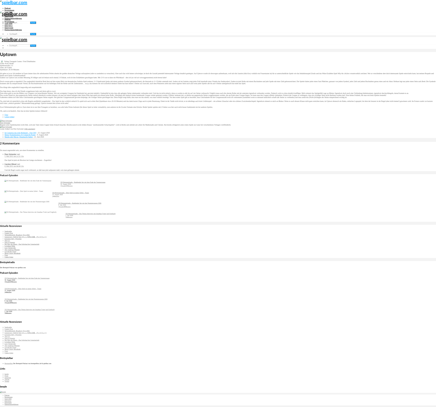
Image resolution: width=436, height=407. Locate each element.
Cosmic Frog (9, 233)
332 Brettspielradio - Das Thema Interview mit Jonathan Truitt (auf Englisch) (91, 214)
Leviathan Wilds (10, 246)
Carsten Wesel (10, 164)
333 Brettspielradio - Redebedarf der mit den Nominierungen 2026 (79, 203)
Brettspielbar (9, 363)
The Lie (7, 241)
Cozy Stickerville (10, 248)
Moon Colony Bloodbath (12, 253)
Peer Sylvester (5, 123)
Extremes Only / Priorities (13, 239)
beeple (7, 374)
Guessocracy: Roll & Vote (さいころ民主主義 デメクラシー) (26, 237)
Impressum (9, 28)
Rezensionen (9, 10)
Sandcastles (8, 231)
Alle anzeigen (30, 129)
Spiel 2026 (8, 24)
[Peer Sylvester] (6, 121)
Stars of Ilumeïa (10, 242)
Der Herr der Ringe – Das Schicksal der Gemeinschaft (22, 244)
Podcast (8, 8)
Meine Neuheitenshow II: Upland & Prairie (20, 135)
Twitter (7, 381)
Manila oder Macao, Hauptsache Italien (19, 137)
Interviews (9, 26)
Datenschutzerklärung (13, 18)
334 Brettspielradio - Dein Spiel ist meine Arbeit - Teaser (70, 193)
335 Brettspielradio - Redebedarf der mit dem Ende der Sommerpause (82, 182)
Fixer (6, 255)
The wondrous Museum (12, 250)
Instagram (8, 378)
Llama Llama (9, 257)
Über (6, 115)
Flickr (6, 376)
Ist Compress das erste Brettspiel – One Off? (20, 133)
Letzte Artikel (9, 117)
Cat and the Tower (10, 251)
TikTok (7, 379)
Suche (33, 23)
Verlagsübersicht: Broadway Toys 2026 (17, 235)
